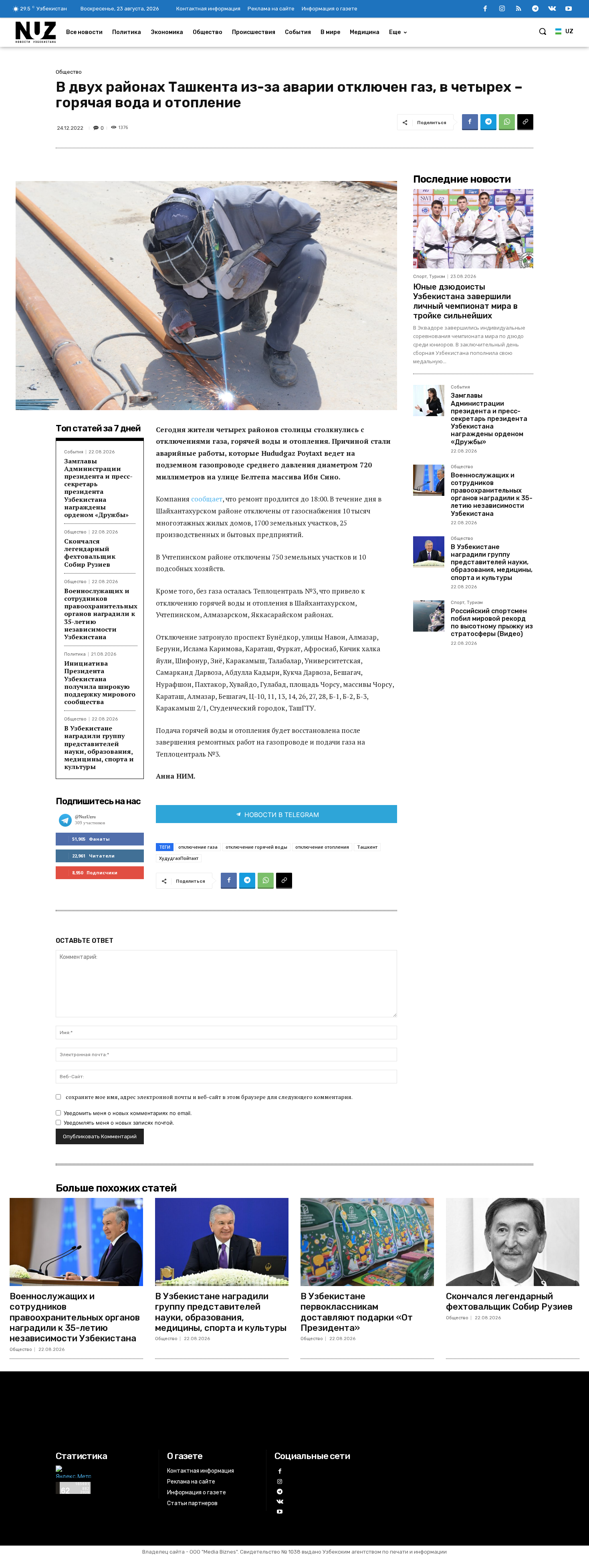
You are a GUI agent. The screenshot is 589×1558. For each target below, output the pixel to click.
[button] (542, 31)
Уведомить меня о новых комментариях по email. (128, 1113)
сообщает (206, 498)
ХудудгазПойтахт (178, 858)
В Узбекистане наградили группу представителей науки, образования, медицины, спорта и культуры (99, 747)
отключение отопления (322, 847)
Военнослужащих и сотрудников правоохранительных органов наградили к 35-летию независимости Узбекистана (100, 613)
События (73, 452)
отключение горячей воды (256, 847)
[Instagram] (502, 9)
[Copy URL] (525, 122)
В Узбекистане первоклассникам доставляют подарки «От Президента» (357, 1312)
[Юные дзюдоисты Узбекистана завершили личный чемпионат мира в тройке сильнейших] (473, 228)
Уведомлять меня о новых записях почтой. (119, 1122)
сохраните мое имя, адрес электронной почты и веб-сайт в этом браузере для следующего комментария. (209, 1097)
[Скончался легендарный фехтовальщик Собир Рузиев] (512, 1242)
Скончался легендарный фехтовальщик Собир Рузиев (89, 553)
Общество (69, 71)
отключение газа (198, 847)
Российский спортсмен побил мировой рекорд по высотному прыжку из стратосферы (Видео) (492, 622)
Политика (75, 654)
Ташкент (367, 847)
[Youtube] (568, 9)
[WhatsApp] (507, 122)
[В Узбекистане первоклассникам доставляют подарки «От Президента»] (367, 1242)
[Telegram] (535, 9)
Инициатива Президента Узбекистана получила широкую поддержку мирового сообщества (99, 682)
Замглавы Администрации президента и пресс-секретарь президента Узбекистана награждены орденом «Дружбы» (98, 488)
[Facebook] (485, 9)
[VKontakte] (552, 9)
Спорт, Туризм (429, 276)
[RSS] (518, 9)
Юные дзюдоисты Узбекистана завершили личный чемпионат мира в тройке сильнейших (465, 301)
